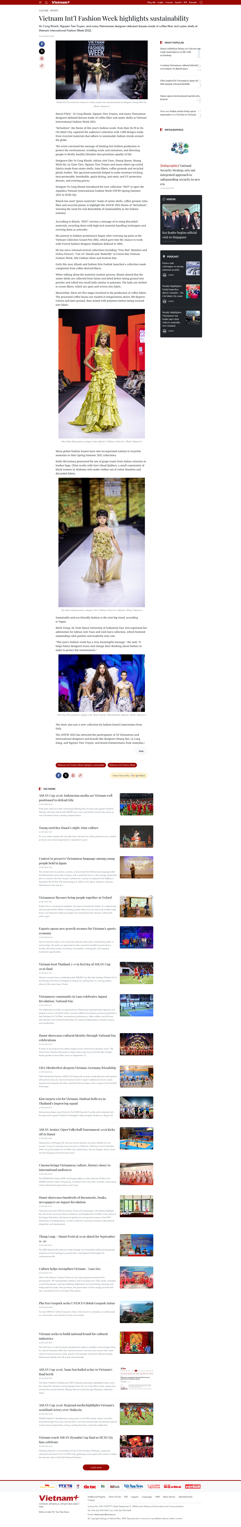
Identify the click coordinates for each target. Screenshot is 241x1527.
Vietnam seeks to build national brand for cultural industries (73, 1336)
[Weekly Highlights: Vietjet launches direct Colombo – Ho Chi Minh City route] (193, 291)
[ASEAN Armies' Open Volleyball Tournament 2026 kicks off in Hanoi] (136, 1138)
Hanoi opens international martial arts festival (179, 97)
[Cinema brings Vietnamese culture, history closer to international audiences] (136, 1174)
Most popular (174, 42)
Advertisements (185, 1496)
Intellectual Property (96, 1496)
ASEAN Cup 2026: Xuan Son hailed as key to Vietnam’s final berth (75, 1371)
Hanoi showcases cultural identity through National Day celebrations (77, 1037)
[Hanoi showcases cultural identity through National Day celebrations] (136, 1044)
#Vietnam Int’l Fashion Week (122, 764)
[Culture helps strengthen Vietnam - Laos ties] (136, 1277)
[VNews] (77, 1486)
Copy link (42, 66)
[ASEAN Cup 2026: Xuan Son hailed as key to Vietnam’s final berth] (136, 1378)
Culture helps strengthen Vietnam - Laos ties (70, 1269)
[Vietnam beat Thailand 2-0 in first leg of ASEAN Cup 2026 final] (136, 973)
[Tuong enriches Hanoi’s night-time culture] (136, 836)
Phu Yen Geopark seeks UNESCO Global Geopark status (77, 1303)
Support (134, 1496)
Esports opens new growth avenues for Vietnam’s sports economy (77, 930)
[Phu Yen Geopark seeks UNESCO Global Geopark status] (136, 1312)
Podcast (173, 256)
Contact (91, 1500)
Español (178, 2)
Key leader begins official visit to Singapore (179, 234)
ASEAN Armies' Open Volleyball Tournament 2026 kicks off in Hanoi (77, 1131)
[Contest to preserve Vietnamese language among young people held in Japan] (136, 867)
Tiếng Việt (151, 2)
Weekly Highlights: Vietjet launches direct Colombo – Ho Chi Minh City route (172, 291)
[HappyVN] (47, 1486)
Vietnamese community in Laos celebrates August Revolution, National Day (73, 998)
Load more (96, 1467)
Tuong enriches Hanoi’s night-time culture (68, 828)
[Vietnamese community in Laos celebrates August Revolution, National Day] (136, 1005)
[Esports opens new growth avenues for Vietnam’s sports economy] (136, 937)
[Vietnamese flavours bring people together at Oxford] (136, 906)
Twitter (42, 51)
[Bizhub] (115, 1486)
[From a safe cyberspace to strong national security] (193, 268)
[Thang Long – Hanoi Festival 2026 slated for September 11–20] (136, 1245)
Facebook (42, 44)
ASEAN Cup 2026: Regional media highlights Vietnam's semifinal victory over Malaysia (76, 1407)
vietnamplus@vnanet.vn (104, 1514)
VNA (158, 1496)
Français (169, 2)
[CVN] (154, 1486)
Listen (171, 275)
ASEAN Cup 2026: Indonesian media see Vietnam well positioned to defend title (75, 797)
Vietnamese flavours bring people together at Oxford (75, 897)
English (160, 2)
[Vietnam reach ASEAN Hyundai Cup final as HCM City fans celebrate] (136, 1446)
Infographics (174, 129)
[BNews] (102, 1486)
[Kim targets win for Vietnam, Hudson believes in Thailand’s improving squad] (136, 1107)
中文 (185, 2)
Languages (147, 1496)
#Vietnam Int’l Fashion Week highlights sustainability (80, 764)
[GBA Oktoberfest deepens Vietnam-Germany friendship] (136, 1076)
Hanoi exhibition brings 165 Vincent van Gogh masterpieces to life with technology (180, 52)
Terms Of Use (115, 1496)
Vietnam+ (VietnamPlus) (61, 2)
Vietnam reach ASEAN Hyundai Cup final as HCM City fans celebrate (76, 1439)
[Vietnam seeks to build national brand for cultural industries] (136, 1343)
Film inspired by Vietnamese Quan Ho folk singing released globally (179, 82)
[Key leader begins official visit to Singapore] (181, 216)
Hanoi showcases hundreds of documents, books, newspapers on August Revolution (73, 1199)
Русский (193, 2)
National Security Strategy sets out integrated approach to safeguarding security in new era (180, 174)
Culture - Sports (48, 10)
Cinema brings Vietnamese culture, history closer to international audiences (74, 1167)
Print (42, 59)
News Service (169, 1496)
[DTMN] (172, 1486)
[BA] (193, 1486)
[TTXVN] (65, 1486)
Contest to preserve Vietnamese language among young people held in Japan (77, 860)
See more (49, 789)
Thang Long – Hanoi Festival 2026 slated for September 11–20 (77, 1238)
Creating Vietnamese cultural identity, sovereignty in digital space (179, 67)
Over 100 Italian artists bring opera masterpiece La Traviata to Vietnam (178, 113)
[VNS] (133, 1486)
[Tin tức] (89, 1486)
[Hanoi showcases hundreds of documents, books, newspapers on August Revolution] (136, 1206)
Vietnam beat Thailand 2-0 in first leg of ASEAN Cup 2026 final (74, 966)
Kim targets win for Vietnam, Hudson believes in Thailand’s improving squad (72, 1101)
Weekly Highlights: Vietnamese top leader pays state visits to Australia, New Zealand (172, 319)
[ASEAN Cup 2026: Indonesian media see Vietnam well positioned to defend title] (136, 804)
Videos (171, 199)
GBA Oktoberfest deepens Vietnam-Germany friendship (77, 1068)
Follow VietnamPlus (121, 775)
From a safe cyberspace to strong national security (172, 266)
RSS (126, 1496)
